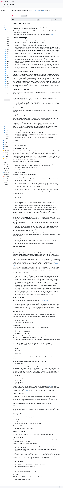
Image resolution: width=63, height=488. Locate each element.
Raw (41, 19)
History (49, 19)
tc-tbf (50, 386)
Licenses (57, 486)
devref (43, 10)
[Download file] (53, 20)
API (61, 486)
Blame (45, 19)
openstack (5, 4)
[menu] (47, 486)
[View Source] (36, 20)
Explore (6, 1)
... (54, 15)
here (27, 390)
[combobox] (18, 13)
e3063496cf (24, 15)
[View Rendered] (38, 20)
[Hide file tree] (2, 10)
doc (37, 10)
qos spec (52, 34)
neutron (12, 4)
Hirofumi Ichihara (17, 15)
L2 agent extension (43, 300)
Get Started (12, 1)
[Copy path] (54, 10)
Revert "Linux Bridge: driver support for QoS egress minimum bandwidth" (42, 15)
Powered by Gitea (4, 486)
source (39, 10)
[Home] (2, 1)
